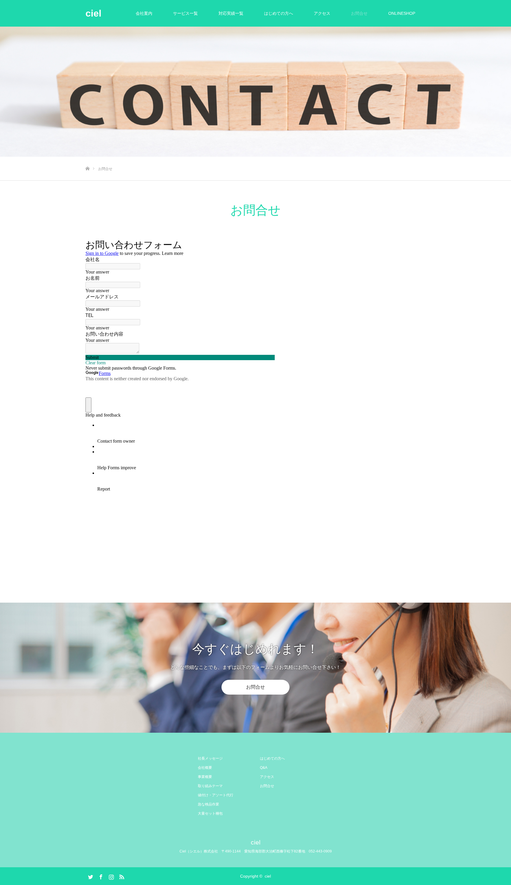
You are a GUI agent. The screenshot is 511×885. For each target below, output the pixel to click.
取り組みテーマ (210, 786)
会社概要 (205, 768)
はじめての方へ (278, 13)
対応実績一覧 (231, 13)
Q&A (263, 768)
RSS (121, 875)
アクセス (322, 13)
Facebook (100, 875)
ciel (93, 13)
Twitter (89, 875)
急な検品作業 (208, 804)
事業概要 (205, 777)
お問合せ (359, 13)
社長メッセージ (210, 758)
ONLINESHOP (401, 13)
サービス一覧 (185, 13)
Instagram (110, 875)
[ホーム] (87, 159)
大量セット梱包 (210, 813)
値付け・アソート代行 (215, 795)
